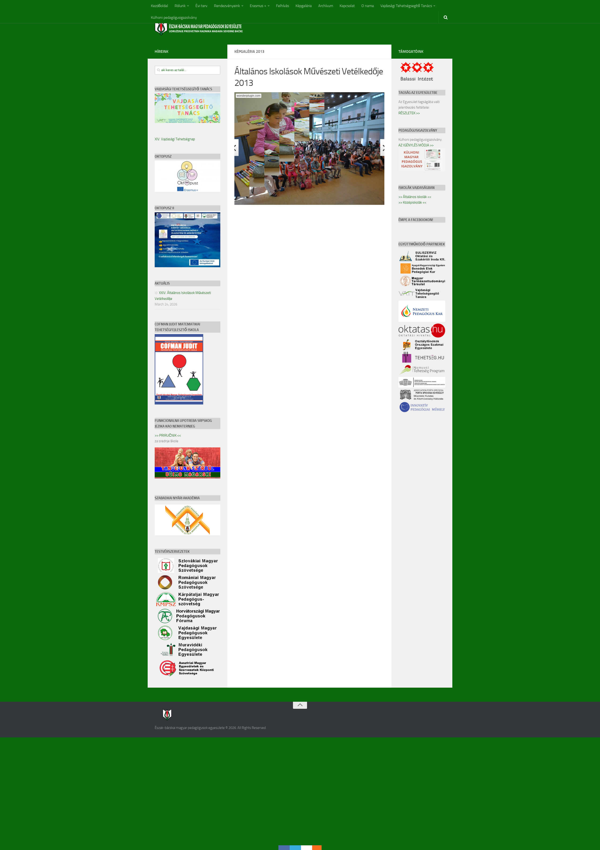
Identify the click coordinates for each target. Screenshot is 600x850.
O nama (367, 6)
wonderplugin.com (248, 95)
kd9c (4, 751)
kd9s (4, 841)
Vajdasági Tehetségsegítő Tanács (406, 6)
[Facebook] (284, 847)
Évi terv (201, 6)
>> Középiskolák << (412, 202)
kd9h (4, 779)
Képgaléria (304, 6)
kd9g (4, 774)
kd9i (3, 785)
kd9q (4, 830)
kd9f (3, 768)
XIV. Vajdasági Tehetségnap (175, 139)
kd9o (4, 819)
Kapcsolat (347, 6)
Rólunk (180, 6)
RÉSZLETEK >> (409, 113)
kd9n (4, 813)
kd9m (4, 807)
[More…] (314, 848)
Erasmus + (258, 6)
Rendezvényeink (227, 6)
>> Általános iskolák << (414, 197)
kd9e (4, 762)
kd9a (4, 740)
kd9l (3, 802)
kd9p (4, 824)
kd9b (4, 745)
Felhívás (282, 6)
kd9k (4, 796)
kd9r (3, 836)
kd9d (4, 757)
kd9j (3, 791)
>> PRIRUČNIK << (168, 435)
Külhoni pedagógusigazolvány (174, 17)
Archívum (325, 6)
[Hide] (319, 848)
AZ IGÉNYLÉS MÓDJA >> (416, 145)
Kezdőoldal (159, 6)
